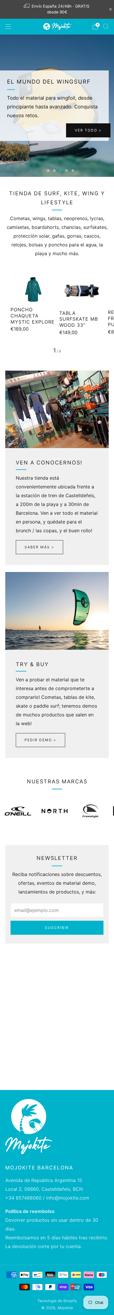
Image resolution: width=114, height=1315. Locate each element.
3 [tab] (60, 170)
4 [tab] (66, 170)
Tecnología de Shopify (57, 1301)
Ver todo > (88, 130)
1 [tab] (48, 170)
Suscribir (57, 927)
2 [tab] (54, 170)
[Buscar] (106, 26)
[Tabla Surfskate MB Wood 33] (81, 290)
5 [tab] (73, 170)
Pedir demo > (40, 740)
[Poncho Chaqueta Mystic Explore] (33, 289)
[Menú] (8, 27)
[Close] (110, 9)
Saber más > (39, 547)
